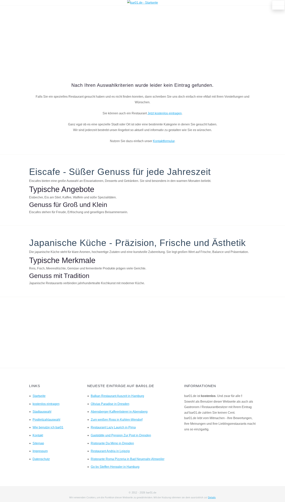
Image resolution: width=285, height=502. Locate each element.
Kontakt (38, 435)
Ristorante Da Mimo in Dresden (112, 443)
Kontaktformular (163, 141)
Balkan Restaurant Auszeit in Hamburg (117, 396)
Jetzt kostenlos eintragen (165, 113)
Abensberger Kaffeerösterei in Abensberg (119, 411)
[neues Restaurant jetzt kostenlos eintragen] (278, 5)
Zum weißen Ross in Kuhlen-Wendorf (116, 419)
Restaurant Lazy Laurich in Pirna (113, 427)
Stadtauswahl (42, 411)
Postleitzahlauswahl (46, 419)
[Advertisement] (142, 38)
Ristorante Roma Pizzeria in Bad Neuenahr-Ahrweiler (127, 459)
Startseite (39, 396)
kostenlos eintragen (46, 404)
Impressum (40, 451)
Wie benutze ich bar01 (48, 427)
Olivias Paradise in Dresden (110, 404)
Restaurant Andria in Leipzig (110, 451)
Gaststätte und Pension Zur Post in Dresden (121, 435)
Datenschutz (41, 459)
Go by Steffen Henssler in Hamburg (115, 466)
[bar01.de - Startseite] (142, 2)
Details (212, 497)
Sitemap (38, 443)
